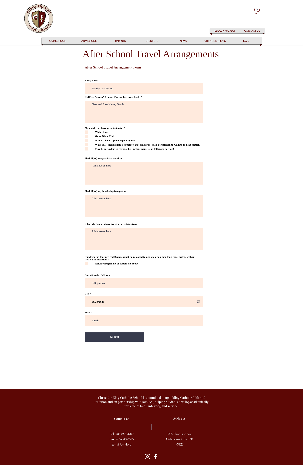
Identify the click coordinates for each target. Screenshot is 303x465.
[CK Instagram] (147, 456)
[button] (257, 11)
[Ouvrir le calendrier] (198, 301)
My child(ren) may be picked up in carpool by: (106, 191)
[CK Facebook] (155, 456)
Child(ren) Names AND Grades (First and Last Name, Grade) (112, 97)
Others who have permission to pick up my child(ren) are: (111, 224)
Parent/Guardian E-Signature (98, 275)
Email (87, 313)
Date (88, 294)
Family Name (91, 81)
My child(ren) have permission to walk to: (103, 158)
